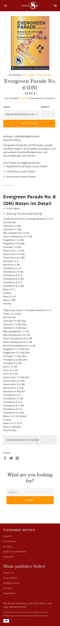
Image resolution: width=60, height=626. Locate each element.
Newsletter (9, 593)
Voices (6, 107)
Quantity (45, 107)
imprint (7, 536)
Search (30, 500)
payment (8, 556)
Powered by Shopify (24, 615)
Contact (7, 588)
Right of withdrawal (14, 551)
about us (8, 572)
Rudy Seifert (10, 577)
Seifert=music (11, 582)
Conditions (9, 541)
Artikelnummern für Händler (22, 439)
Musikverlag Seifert (20, 612)
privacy (7, 546)
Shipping (24, 98)
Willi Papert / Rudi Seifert (36, 74)
